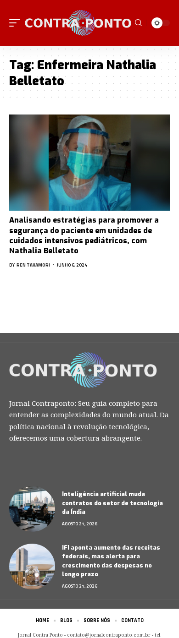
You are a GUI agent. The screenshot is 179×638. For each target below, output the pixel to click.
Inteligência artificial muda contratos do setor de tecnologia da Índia (112, 503)
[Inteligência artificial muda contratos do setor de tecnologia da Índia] (32, 509)
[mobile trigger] (17, 23)
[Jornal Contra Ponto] (79, 23)
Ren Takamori (33, 265)
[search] (138, 23)
